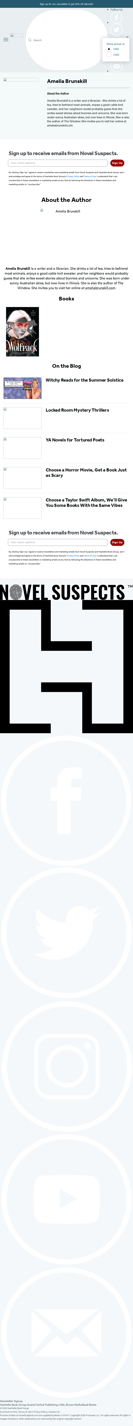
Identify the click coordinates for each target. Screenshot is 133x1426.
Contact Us (54, 1411)
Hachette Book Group (13, 1405)
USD (116, 49)
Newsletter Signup (11, 1401)
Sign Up (117, 163)
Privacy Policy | (41, 1411)
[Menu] (5, 39)
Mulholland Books (85, 1405)
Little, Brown (66, 1405)
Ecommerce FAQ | (9, 1411)
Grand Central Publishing (42, 1405)
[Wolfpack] (22, 331)
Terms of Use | (26, 1411)
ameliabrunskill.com (100, 287)
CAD (116, 55)
